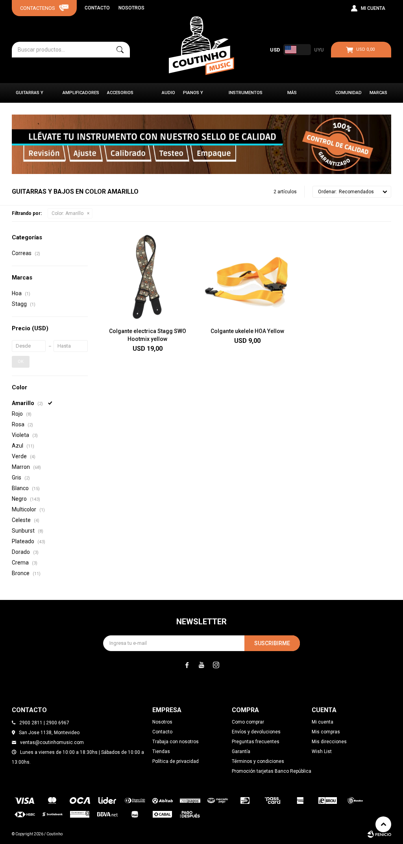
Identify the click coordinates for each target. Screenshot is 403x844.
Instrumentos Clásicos (246, 96)
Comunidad (348, 92)
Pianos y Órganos (193, 96)
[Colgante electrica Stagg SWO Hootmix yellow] (148, 277)
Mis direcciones (329, 741)
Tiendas (161, 751)
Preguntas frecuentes (255, 741)
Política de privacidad (175, 761)
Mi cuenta (322, 722)
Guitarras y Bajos (29, 96)
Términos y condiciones (258, 761)
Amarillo (67, 213)
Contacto (97, 8)
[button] (120, 49)
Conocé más (201, 144)
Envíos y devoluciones (256, 732)
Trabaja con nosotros (175, 741)
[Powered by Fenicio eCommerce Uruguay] (379, 834)
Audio (168, 92)
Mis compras (326, 732)
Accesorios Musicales (120, 96)
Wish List (322, 751)
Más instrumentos (304, 96)
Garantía (241, 751)
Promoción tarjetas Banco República (271, 771)
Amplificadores (81, 92)
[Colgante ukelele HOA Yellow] (247, 277)
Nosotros (131, 8)
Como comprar (248, 722)
